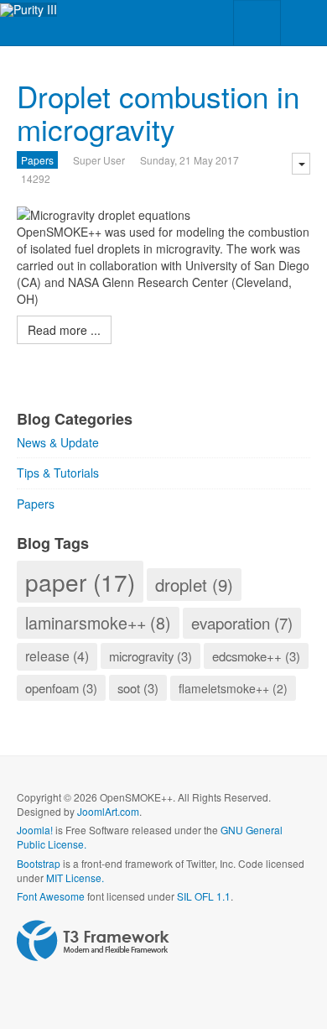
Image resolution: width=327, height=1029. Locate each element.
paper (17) (80, 581)
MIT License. (75, 877)
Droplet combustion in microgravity (158, 112)
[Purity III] (28, 10)
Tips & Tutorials (58, 472)
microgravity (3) (150, 656)
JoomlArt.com (108, 811)
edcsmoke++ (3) (256, 656)
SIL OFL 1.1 (204, 896)
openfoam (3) (61, 688)
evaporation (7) (242, 623)
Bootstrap (38, 863)
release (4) (57, 656)
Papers (37, 160)
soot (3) (137, 688)
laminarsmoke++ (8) (98, 622)
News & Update (58, 442)
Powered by (93, 941)
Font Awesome (51, 896)
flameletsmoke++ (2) (233, 688)
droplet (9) (194, 584)
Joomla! (35, 830)
